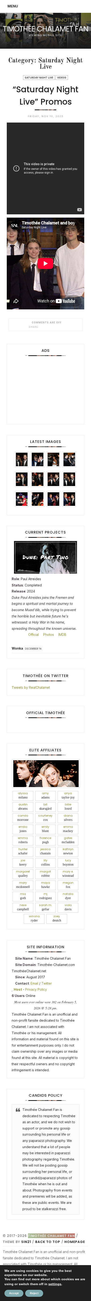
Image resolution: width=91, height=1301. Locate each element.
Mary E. (68, 873)
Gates (68, 840)
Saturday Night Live (39, 77)
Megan (68, 885)
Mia (23, 896)
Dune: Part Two (46, 557)
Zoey (56, 918)
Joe (23, 862)
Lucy (68, 862)
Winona (34, 918)
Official (33, 635)
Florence (45, 840)
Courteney (45, 818)
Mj (45, 896)
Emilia (22, 829)
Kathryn (68, 851)
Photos (48, 635)
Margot (45, 873)
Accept (14, 1293)
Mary (23, 885)
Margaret (23, 873)
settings (54, 1284)
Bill (45, 806)
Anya (68, 795)
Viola (68, 907)
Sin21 (26, 1241)
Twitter (46, 983)
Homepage (74, 1241)
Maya (45, 885)
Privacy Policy (36, 989)
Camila (22, 818)
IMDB (61, 635)
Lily (45, 862)
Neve (23, 907)
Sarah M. (45, 907)
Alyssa (23, 795)
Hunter (23, 851)
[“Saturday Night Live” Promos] (42, 327)
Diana (68, 818)
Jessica (45, 851)
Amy (45, 795)
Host (18, 989)
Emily (45, 829)
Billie (68, 806)
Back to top (47, 1241)
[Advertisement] (45, 388)
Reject (34, 1293)
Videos (61, 77)
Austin (23, 806)
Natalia (68, 896)
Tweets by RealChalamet (31, 687)
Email (34, 983)
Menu (12, 6)
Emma (68, 829)
